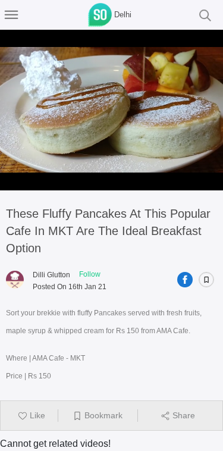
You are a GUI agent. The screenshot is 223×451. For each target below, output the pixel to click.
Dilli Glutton (51, 275)
